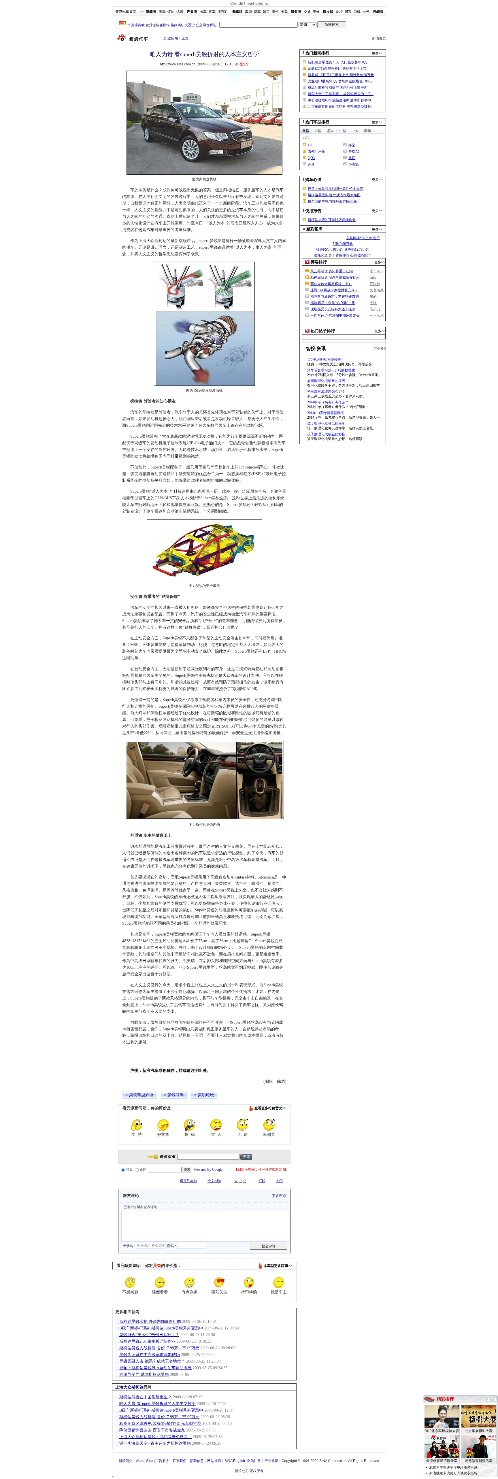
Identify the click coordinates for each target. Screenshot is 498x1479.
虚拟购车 (365, 255)
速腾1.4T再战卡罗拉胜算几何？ (334, 290)
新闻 (142, 1170)
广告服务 (162, 1461)
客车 (212, 12)
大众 (150, 241)
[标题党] (269, 1125)
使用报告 (313, 211)
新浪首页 (379, 38)
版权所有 (256, 1471)
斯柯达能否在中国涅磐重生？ (145, 1397)
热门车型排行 (317, 122)
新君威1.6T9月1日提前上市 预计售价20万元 (341, 75)
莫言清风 (377, 290)
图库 (284, 12)
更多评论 (279, 1196)
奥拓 (351, 158)
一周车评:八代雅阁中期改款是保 (335, 315)
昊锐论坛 (206, 1095)
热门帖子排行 (323, 331)
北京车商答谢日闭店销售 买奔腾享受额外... (340, 107)
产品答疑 (271, 1461)
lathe (373, 277)
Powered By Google (208, 1170)
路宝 (351, 145)
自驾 (366, 12)
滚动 (162, 12)
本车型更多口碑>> (278, 1266)
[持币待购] (249, 1282)
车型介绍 (145, 1095)
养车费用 (335, 255)
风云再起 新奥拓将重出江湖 (331, 271)
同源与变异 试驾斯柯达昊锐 (144, 1374)
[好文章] (163, 1125)
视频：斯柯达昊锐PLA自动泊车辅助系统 (155, 1368)
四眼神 (375, 284)
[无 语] (242, 1125)
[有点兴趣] (189, 1282)
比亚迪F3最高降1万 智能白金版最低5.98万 (340, 81)
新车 (257, 12)
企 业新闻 (170, 38)
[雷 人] (216, 1125)
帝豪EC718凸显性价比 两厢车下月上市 (337, 69)
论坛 (339, 12)
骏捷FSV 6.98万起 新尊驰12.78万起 (342, 250)
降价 (275, 12)
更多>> (377, 53)
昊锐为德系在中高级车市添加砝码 (149, 1355)
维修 (316, 12)
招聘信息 (197, 1461)
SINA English (235, 1461)
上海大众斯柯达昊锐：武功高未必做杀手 (155, 1437)
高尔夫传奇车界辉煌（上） (331, 284)
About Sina (144, 1461)
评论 (170, 12)
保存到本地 (188, 1181)
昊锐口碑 (175, 1095)
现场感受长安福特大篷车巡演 (332, 309)
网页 (129, 1170)
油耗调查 (321, 255)
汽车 (280, 190)
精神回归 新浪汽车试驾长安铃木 (335, 277)
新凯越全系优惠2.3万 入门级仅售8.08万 (337, 62)
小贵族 (353, 164)
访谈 (179, 12)
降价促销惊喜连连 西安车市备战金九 (152, 1430)
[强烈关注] (219, 1282)
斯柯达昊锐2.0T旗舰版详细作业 (147, 1341)
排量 (175, 456)
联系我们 (179, 1461)
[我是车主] (278, 1282)
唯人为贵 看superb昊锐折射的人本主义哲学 (157, 1403)
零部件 (223, 12)
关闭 (279, 1181)
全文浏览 (214, 1181)
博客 (348, 12)
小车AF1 (376, 271)
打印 (262, 1181)
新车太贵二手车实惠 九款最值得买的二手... (340, 94)
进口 (266, 12)
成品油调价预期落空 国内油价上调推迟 (337, 88)
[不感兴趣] (130, 1282)
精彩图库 (314, 229)
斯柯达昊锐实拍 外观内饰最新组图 (150, 1321)
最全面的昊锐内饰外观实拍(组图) (333, 201)
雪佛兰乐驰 (316, 152)
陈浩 (281, 1081)
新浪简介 (126, 1461)
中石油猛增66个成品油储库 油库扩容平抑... (340, 100)
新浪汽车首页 (125, 12)
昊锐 (133, 1095)
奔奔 (311, 164)
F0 (310, 145)
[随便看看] (160, 1282)
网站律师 (214, 1461)
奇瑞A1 (354, 152)
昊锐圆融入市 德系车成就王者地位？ (152, 1361)
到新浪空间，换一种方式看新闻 (261, 1170)
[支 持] (136, 1125)
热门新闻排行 (317, 53)
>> (142, 12)
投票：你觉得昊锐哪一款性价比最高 (335, 189)
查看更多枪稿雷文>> (270, 1108)
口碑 (357, 12)
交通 (307, 12)
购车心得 (313, 179)
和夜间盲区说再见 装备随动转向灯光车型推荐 (160, 1423)
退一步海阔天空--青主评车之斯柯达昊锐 (155, 1443)
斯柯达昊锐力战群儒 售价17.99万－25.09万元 (159, 1348)
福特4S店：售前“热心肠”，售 (332, 303)
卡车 (203, 12)
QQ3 (311, 158)
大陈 (373, 303)
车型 (248, 12)
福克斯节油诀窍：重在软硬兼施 (334, 296)
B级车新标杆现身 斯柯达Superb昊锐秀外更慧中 (161, 1328)
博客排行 (319, 262)
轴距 (138, 947)
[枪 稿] (189, 1125)
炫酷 (373, 296)
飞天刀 (375, 309)
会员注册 (254, 1461)
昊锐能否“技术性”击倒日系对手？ (149, 1335)
